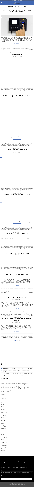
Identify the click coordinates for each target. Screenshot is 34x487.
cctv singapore (14, 89)
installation (17, 462)
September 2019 (3, 445)
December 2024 (3, 428)
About (10, 484)
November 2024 (3, 429)
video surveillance (20, 314)
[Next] (19, 340)
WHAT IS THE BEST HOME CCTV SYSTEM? (17, 233)
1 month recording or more (15, 267)
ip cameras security (23, 335)
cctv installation (10, 89)
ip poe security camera (6, 48)
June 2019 (2, 450)
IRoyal (9, 48)
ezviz (19, 386)
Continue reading (17, 43)
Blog (12, 484)
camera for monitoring (19, 88)
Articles (14, 51)
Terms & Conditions (22, 484)
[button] (1, 3)
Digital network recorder (16, 268)
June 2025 (2, 418)
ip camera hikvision (18, 335)
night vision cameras (23, 313)
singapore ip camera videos (4, 337)
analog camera (14, 88)
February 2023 (3, 437)
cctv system (17, 89)
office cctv (27, 313)
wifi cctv (14, 337)
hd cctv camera (28, 89)
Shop (29, 48)
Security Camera (26, 48)
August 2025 (3, 415)
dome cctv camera (23, 89)
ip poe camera (26, 47)
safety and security (21, 48)
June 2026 (2, 406)
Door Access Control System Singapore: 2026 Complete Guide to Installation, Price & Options (17, 371)
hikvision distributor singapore (18, 47)
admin (22, 56)
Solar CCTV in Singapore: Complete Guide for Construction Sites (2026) (15, 467)
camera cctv (20, 267)
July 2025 (2, 417)
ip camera (15, 290)
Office (15, 48)
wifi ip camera (4, 292)
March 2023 (3, 436)
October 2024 (3, 431)
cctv (28, 267)
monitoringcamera (19, 336)
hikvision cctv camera (11, 47)
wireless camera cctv (7, 315)
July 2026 (2, 404)
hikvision (31, 89)
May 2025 (2, 420)
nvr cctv (19, 291)
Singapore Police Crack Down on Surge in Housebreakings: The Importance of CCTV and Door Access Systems (17, 151)
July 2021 (2, 439)
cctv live (5, 268)
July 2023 (2, 434)
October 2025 (3, 414)
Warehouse (2, 49)
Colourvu (11, 268)
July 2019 (2, 448)
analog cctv (7, 383)
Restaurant (17, 48)
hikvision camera (3, 47)
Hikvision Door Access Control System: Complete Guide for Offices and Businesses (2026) (18, 373)
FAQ (18, 484)
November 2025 (3, 412)
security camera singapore (14, 314)
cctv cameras (31, 267)
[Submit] (32, 479)
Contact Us (15, 484)
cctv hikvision (6, 89)
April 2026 (2, 409)
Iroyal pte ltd (12, 48)
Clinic (20, 89)
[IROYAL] (17, 3)
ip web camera (13, 313)
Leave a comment (31, 49)
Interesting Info (18, 51)
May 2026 (2, 407)
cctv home (2, 268)
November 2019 (3, 442)
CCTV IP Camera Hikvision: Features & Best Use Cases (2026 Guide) (14, 375)
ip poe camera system (29, 269)
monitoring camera (15, 291)
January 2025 (3, 426)
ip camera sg (18, 290)
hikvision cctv (7, 47)
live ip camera (11, 291)
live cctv (8, 291)
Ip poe (23, 47)
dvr (24, 268)
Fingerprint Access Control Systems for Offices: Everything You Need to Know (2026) (17, 368)
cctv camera (23, 88)
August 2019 (3, 447)
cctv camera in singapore (29, 88)
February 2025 (3, 425)
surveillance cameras (28, 291)
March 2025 (3, 423)
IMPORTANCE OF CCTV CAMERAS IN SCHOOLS (17, 274)
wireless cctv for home (23, 337)
